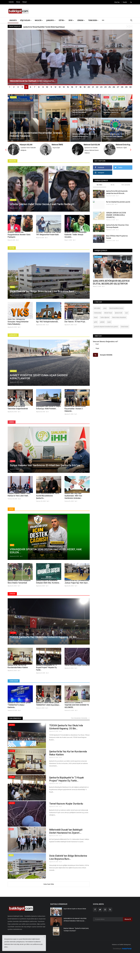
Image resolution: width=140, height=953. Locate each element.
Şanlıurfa (13, 335)
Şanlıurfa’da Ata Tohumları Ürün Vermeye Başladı (117, 226)
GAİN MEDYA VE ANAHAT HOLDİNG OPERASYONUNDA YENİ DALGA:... (75, 920)
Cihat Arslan (124, 327)
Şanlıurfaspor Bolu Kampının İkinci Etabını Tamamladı (19, 581)
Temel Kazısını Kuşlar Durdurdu (77, 665)
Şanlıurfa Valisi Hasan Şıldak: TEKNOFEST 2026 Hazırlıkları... (48, 703)
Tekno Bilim (13, 681)
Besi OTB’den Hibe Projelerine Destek (117, 237)
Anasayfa (13, 20)
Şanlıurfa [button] (50, 20)
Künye (18, 2)
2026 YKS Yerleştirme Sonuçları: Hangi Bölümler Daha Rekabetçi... (18, 321)
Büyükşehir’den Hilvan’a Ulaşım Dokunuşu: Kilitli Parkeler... (48, 407)
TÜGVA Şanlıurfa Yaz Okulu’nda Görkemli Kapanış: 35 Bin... (66, 727)
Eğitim (11, 248)
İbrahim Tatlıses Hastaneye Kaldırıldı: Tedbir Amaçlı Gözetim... (75, 234)
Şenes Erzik (118, 313)
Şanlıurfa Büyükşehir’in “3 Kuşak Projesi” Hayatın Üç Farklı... (46, 667)
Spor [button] (71, 20)
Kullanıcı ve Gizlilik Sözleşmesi (121, 945)
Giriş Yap (117, 2)
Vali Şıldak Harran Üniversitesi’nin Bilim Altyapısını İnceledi (112, 282)
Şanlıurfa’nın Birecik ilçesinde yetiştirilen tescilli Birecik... (117, 192)
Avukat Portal (126, 949)
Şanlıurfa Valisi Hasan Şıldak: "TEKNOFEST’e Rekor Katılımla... (19, 704)
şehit (95, 322)
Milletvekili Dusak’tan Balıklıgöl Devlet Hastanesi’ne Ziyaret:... (65, 831)
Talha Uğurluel (104, 317)
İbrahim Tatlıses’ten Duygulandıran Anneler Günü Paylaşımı (19, 234)
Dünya (11, 422)
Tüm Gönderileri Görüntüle (79, 718)
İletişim (25, 2)
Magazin (12, 161)
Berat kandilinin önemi (116, 308)
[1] (131, 2)
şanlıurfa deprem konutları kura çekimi (106, 327)
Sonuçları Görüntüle (106, 355)
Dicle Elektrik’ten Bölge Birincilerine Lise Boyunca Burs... (68, 857)
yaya (104, 308)
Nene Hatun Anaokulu (119, 317)
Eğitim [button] (61, 20)
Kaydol (125, 2)
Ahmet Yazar (108, 313)
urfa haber (97, 308)
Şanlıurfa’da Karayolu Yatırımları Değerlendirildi (18, 407)
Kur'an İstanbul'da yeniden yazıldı (118, 202)
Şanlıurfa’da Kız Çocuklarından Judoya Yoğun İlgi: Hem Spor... (77, 581)
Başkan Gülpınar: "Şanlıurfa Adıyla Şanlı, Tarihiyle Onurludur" (76, 929)
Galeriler (11, 2)
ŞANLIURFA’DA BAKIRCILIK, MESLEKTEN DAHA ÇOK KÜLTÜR (43, 26)
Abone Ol (128, 919)
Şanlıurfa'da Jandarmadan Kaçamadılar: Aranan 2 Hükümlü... (75, 408)
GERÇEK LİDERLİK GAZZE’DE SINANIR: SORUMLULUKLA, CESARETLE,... (116, 215)
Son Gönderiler (15, 718)
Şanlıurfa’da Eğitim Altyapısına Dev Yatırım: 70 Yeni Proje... (77, 320)
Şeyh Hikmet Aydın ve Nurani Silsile (75, 909)
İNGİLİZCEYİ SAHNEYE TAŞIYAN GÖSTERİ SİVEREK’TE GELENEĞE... (77, 704)
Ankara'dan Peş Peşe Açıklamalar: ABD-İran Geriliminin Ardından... (73, 495)
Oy (95, 355)
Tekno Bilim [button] (92, 20)
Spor (11, 509)
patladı (102, 322)
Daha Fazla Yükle (49, 884)
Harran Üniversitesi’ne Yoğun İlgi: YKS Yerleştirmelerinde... (47, 320)
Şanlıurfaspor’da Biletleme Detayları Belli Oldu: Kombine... (48, 581)
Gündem (12, 594)
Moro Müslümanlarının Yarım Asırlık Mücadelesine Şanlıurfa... (47, 495)
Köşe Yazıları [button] (25, 20)
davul (95, 317)
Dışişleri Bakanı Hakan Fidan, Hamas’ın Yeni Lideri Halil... (19, 494)
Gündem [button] (80, 20)
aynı (126, 313)
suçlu (109, 322)
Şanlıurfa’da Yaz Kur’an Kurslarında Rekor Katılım (18, 666)
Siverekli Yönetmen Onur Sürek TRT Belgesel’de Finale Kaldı (48, 233)
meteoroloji (97, 313)
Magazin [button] (38, 20)
